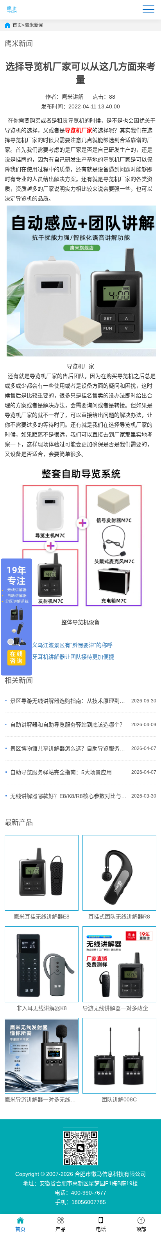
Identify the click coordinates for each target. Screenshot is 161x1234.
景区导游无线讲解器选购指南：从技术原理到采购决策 (68, 701)
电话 (101, 1229)
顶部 (141, 1229)
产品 (60, 1229)
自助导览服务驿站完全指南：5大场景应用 (61, 772)
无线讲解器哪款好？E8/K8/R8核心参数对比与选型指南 (68, 796)
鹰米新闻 (34, 25)
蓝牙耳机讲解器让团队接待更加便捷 (70, 657)
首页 (17, 25)
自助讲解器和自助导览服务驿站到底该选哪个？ (67, 725)
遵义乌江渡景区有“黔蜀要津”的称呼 (70, 645)
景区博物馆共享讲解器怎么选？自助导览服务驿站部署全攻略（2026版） (68, 748)
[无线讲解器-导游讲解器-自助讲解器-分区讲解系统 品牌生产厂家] (12, 16)
